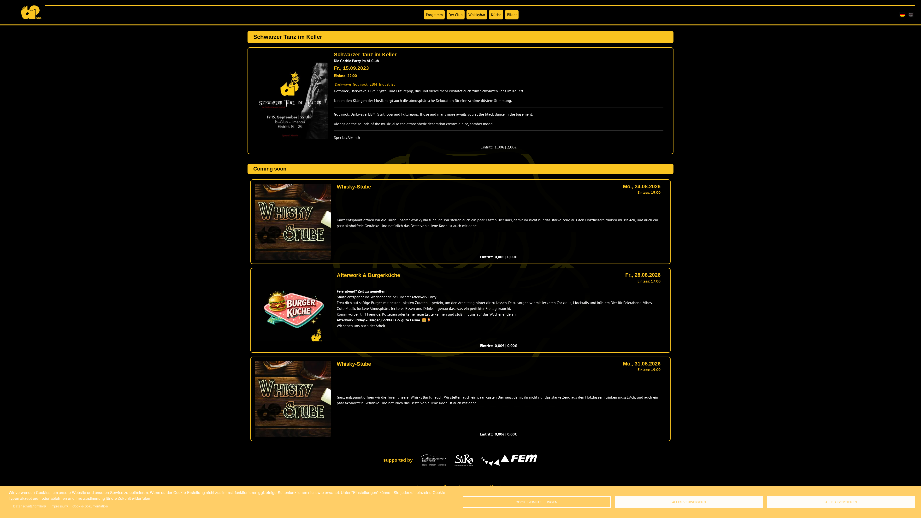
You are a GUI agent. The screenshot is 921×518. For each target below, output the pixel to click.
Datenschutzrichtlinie (29, 506)
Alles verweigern (689, 502)
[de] (902, 15)
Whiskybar (476, 14)
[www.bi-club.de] (31, 12)
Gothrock (360, 84)
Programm (434, 14)
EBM (373, 84)
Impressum (59, 506)
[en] (911, 15)
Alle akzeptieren (841, 502)
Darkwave (343, 84)
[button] (290, 101)
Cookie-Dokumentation (90, 506)
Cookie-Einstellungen (536, 502)
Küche (496, 14)
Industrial (387, 84)
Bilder (512, 14)
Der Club (456, 14)
